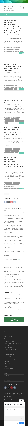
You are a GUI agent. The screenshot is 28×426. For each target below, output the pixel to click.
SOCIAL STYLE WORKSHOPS (11, 349)
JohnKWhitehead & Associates (12, 7)
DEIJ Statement (7, 380)
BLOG (6, 296)
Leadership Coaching (8, 22)
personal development (9, 64)
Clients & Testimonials (8, 368)
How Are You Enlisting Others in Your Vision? (13, 101)
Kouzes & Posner (16, 47)
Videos (5, 366)
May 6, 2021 (16, 170)
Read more (22, 53)
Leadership (15, 20)
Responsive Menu (23, 8)
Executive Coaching (8, 20)
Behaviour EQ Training (10, 354)
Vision (17, 24)
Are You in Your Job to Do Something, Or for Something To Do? (13, 166)
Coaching (6, 127)
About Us (6, 334)
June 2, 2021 (16, 34)
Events (5, 370)
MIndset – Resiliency (9, 356)
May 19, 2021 (16, 104)
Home (5, 331)
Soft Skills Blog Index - (8, 306)
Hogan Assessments (9, 361)
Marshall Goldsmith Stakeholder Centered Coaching (13, 344)
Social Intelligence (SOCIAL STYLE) (11, 347)
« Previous (6, 193)
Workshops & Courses (9, 341)
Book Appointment (8, 336)
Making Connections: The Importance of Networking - (14, 294)
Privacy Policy (7, 378)
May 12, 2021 (16, 136)
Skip (17, 423)
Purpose (17, 51)
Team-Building (8, 363)
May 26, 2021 (16, 72)
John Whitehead (8, 34)
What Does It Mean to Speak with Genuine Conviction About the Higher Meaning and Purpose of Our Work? (14, 30)
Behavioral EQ (8, 352)
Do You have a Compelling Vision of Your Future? (12, 133)
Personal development (9, 89)
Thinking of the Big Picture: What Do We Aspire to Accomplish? (13, 68)
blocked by (15, 320)
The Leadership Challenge (9, 188)
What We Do (6, 338)
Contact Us (6, 375)
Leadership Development (9, 24)
